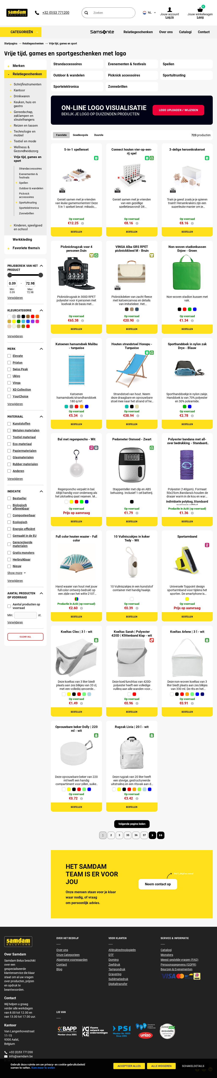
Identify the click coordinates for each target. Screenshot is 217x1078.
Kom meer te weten (43, 1067)
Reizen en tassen (26, 125)
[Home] (82, 1031)
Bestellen (76, 231)
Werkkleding (22, 239)
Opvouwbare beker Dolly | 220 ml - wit (76, 729)
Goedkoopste (80, 135)
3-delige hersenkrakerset (187, 149)
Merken (19, 66)
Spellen (23, 182)
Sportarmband (187, 536)
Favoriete (61, 135)
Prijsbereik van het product (22, 268)
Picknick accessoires (26, 195)
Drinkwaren (22, 96)
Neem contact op (158, 884)
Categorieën (22, 32)
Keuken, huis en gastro (25, 104)
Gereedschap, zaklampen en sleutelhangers (24, 116)
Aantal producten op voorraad (21, 595)
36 (136, 835)
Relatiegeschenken (27, 74)
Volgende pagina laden (131, 824)
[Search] (86, 12)
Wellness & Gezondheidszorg (26, 149)
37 (144, 835)
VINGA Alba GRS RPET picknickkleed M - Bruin (132, 249)
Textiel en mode (25, 141)
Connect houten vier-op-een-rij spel (131, 151)
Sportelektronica (29, 207)
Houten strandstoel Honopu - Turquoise (131, 346)
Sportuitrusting (28, 202)
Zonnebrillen (26, 213)
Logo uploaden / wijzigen (178, 110)
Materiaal (15, 417)
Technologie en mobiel (24, 133)
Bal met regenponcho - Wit (76, 439)
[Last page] (160, 835)
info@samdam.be (21, 1056)
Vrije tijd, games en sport (27, 159)
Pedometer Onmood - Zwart (131, 439)
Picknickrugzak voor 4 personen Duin (76, 249)
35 (127, 835)
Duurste (98, 135)
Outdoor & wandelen (31, 188)
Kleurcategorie (19, 310)
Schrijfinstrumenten (27, 84)
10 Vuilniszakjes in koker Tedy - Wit (132, 538)
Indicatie (14, 491)
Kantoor (19, 90)
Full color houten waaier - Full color (76, 538)
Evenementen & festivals (28, 175)
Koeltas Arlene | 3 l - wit (187, 632)
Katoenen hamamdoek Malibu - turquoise (76, 346)
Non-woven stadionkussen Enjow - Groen (187, 249)
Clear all (25, 637)
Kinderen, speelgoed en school (28, 227)
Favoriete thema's (26, 248)
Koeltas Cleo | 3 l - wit (76, 632)
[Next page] (152, 835)
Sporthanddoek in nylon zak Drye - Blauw (187, 346)
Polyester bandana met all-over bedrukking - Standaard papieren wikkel (187, 443)
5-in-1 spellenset (76, 149)
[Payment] (187, 976)
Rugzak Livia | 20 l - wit (132, 727)
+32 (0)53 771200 (55, 13)
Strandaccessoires (30, 168)
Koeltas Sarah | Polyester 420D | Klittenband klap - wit (131, 633)
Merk (11, 349)
